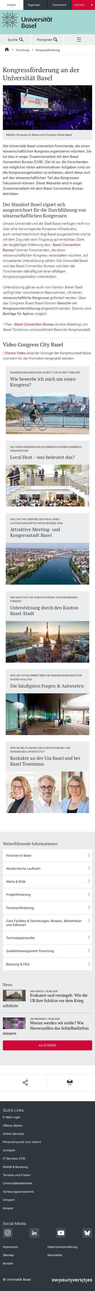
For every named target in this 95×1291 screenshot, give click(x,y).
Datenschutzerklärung (63, 1247)
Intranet (8, 1208)
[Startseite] (7, 50)
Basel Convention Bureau (34, 324)
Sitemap (8, 1255)
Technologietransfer (20, 938)
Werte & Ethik (16, 881)
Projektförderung (18, 894)
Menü (79, 39)
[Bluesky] (87, 1233)
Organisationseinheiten (37, 4)
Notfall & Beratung (15, 1167)
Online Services (13, 1133)
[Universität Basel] (27, 20)
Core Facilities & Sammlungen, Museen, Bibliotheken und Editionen (44, 923)
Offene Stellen (13, 1125)
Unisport (9, 1200)
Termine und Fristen (16, 1175)
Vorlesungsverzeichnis (18, 1191)
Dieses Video (15, 353)
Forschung (22, 50)
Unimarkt (9, 1150)
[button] (25, 1082)
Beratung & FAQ (17, 964)
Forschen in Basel (18, 855)
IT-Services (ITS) (14, 1158)
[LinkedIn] (34, 1233)
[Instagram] (8, 1233)
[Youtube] (61, 1233)
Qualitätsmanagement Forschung (30, 951)
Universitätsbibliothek (17, 1183)
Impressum (10, 1247)
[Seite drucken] (70, 1082)
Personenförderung (20, 908)
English (11, 4)
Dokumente (59, 4)
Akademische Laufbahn (23, 868)
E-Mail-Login (11, 1117)
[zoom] (47, 107)
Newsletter (55, 1255)
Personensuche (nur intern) (22, 1142)
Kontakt (8, 1263)
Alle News (47, 1045)
